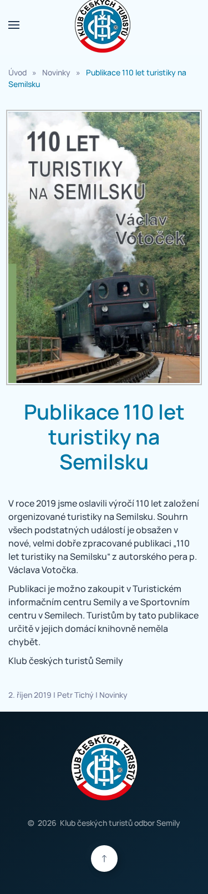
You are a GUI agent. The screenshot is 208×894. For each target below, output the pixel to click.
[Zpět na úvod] (104, 25)
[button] (13, 25)
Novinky (113, 694)
